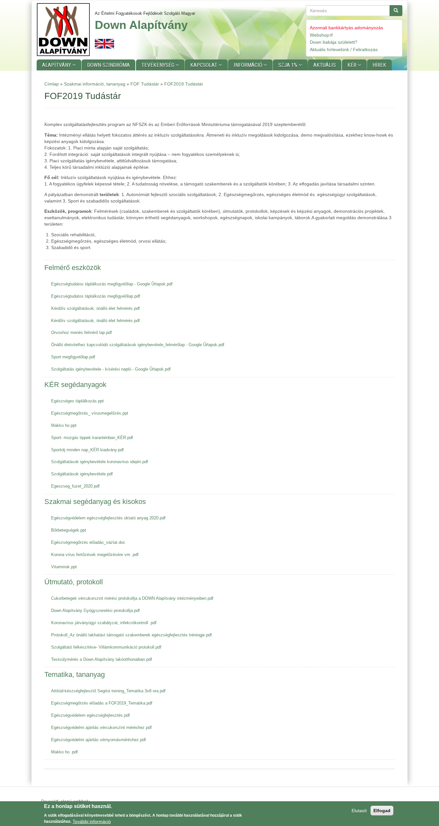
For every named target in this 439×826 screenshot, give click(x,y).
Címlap (51, 83)
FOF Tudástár (144, 83)
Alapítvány (57, 65)
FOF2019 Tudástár (183, 83)
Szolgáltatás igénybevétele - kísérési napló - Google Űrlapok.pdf (111, 369)
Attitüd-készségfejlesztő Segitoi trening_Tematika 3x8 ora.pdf (108, 690)
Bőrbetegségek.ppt (68, 530)
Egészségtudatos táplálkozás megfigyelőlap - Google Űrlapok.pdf (112, 284)
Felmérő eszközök (72, 268)
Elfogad (381, 810)
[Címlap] (66, 29)
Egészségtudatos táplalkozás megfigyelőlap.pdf (95, 296)
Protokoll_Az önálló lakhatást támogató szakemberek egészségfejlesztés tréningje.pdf (131, 635)
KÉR (352, 65)
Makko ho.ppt (63, 425)
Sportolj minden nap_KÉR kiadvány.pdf (87, 449)
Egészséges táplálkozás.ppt (77, 401)
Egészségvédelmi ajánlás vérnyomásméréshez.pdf (98, 739)
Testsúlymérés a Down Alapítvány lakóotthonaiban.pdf (101, 659)
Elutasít (359, 810)
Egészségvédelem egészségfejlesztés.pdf (90, 715)
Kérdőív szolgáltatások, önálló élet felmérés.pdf (95, 308)
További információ (92, 821)
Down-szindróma (108, 65)
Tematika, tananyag (74, 674)
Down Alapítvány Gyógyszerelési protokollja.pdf (95, 610)
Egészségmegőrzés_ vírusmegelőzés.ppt (89, 413)
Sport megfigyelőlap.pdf (73, 357)
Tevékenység (158, 65)
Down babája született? (333, 42)
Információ (249, 65)
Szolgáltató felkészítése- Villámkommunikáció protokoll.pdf (106, 647)
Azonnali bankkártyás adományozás (346, 27)
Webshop (319, 35)
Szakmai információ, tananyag (94, 83)
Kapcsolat (204, 65)
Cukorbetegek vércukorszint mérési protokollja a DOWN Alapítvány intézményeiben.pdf (132, 598)
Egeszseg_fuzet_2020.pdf (75, 486)
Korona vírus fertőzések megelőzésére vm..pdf (95, 554)
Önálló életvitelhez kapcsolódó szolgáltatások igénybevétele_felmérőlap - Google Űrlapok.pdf (137, 344)
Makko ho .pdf (64, 752)
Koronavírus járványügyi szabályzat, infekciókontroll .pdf (104, 622)
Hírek (379, 65)
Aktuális (324, 65)
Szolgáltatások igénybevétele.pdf (82, 473)
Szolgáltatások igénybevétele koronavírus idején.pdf (99, 461)
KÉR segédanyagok (75, 385)
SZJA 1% (288, 65)
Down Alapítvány (141, 24)
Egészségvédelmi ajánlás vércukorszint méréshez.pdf (101, 727)
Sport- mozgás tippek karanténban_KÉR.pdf (92, 437)
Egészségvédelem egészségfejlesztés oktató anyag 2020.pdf (108, 518)
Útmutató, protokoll (73, 582)
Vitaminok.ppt (64, 566)
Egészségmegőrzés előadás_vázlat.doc (88, 542)
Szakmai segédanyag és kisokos (95, 502)
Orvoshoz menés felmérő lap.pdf (81, 332)
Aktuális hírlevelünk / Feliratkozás (344, 49)
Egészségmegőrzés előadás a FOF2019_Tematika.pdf (101, 703)
